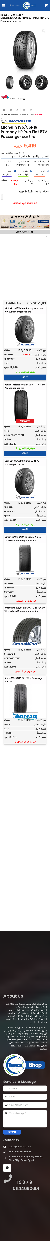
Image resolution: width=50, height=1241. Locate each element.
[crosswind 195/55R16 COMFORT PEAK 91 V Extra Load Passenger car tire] (25, 629)
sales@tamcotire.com (20, 1146)
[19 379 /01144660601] (6, 1151)
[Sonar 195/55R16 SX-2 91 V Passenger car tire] (25, 700)
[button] (3, 5)
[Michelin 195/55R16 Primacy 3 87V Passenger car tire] (25, 482)
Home (3, 14)
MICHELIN (16, 14)
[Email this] (4, 110)
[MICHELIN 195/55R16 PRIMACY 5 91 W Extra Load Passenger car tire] (25, 559)
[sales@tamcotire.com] (6, 1146)
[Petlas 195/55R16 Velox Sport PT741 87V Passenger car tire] (25, 406)
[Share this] (10, 110)
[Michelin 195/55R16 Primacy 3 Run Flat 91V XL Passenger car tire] (25, 330)
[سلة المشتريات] (46, 5)
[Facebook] (7, 1168)
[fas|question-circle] (48, 171)
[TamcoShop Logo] (29, 5)
